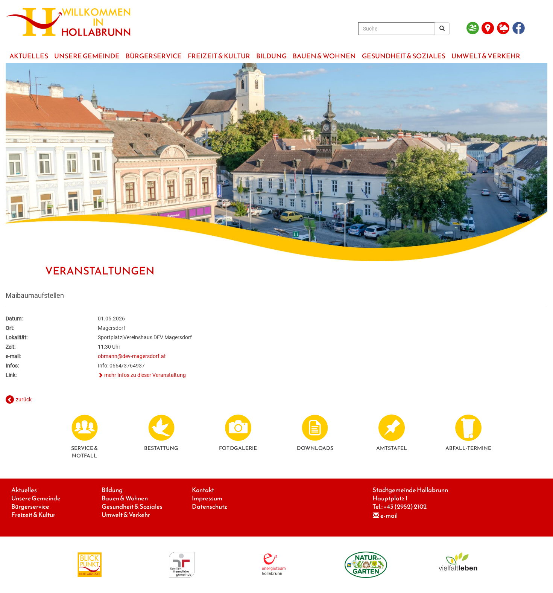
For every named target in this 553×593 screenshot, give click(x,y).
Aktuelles (24, 490)
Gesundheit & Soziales (132, 506)
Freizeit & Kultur (33, 515)
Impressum (207, 498)
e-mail (389, 515)
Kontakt (203, 490)
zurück (24, 399)
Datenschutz (209, 506)
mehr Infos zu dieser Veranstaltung (145, 375)
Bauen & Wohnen (125, 498)
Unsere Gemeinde (36, 498)
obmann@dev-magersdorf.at (132, 356)
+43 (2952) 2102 (405, 506)
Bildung (112, 490)
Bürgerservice (30, 506)
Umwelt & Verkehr (126, 515)
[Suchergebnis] (442, 28)
